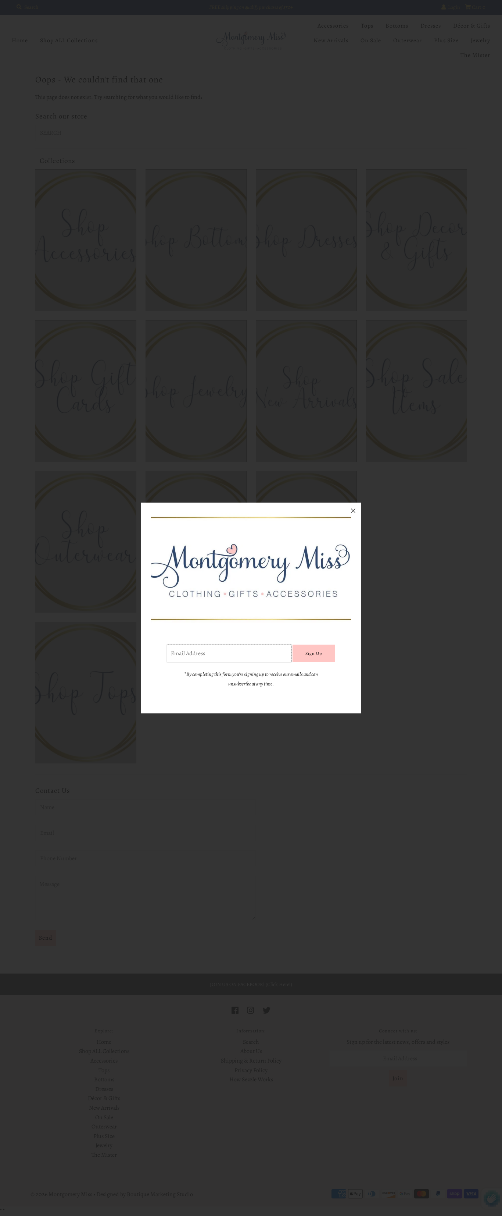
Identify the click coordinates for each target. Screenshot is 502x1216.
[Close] (353, 511)
